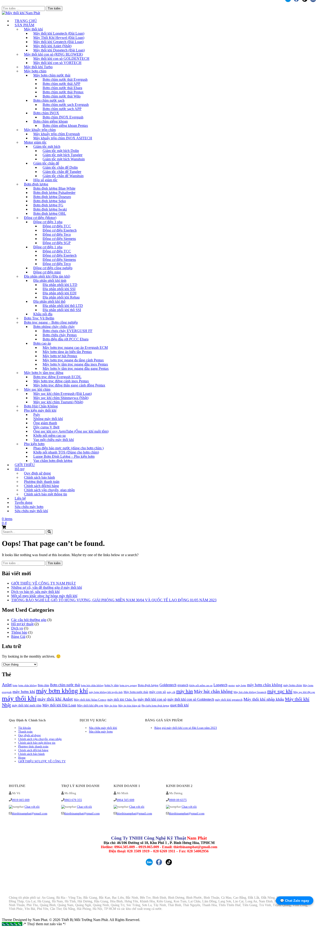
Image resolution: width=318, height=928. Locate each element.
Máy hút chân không (213, 691)
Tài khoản (24, 728)
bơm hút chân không (92, 685)
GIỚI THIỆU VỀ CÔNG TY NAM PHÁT (43, 583)
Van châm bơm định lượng (52, 461)
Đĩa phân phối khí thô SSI (62, 310)
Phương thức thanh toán (33, 746)
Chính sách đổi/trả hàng (33, 750)
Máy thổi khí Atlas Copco (90, 699)
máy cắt (171, 692)
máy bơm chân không (264, 685)
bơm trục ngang (128, 685)
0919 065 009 (21, 800)
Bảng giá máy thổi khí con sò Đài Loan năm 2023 (185, 728)
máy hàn (184, 691)
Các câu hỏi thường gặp (28, 620)
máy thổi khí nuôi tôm (26, 705)
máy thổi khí (19, 698)
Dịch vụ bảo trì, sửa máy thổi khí (35, 592)
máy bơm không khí (62, 690)
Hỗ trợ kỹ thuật (22, 624)
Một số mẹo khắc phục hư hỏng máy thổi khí (44, 596)
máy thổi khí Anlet (55, 699)
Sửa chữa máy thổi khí (31, 511)
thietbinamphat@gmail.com (29, 813)
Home (22, 757)
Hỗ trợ (19, 469)
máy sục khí (279, 691)
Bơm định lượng (148, 685)
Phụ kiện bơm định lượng (155, 705)
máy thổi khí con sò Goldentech (190, 699)
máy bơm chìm (292, 685)
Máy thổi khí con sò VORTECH (57, 63)
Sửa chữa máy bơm (101, 731)
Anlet (7, 684)
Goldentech (167, 685)
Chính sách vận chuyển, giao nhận (40, 739)
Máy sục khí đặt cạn (304, 692)
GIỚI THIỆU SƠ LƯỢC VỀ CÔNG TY (42, 761)
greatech (182, 685)
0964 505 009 (125, 800)
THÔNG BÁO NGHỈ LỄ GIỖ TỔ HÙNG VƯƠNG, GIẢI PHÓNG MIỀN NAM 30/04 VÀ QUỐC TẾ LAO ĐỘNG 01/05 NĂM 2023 (114, 600)
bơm (15, 685)
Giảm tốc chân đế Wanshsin (63, 176)
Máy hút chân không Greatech (249, 692)
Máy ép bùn (110, 705)
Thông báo (19, 632)
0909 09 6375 (178, 800)
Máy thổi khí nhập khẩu (264, 699)
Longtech (220, 685)
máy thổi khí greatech (229, 699)
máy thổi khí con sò (152, 699)
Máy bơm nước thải (136, 692)
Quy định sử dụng (29, 735)
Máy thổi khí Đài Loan (59, 705)
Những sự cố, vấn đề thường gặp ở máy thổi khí (46, 587)
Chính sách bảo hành (31, 754)
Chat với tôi (32, 806)
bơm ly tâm (112, 685)
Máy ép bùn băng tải (129, 705)
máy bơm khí (24, 691)
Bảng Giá (18, 637)
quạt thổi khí (179, 705)
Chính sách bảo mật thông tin (45, 494)
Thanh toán (25, 731)
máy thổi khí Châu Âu (122, 699)
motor (231, 685)
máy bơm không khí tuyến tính (106, 692)
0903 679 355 (73, 800)
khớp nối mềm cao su (201, 685)
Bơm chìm (43, 685)
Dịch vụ (17, 628)
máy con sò (157, 692)
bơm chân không (27, 685)
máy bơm (241, 685)
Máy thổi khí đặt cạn (90, 705)
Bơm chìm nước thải (65, 685)
